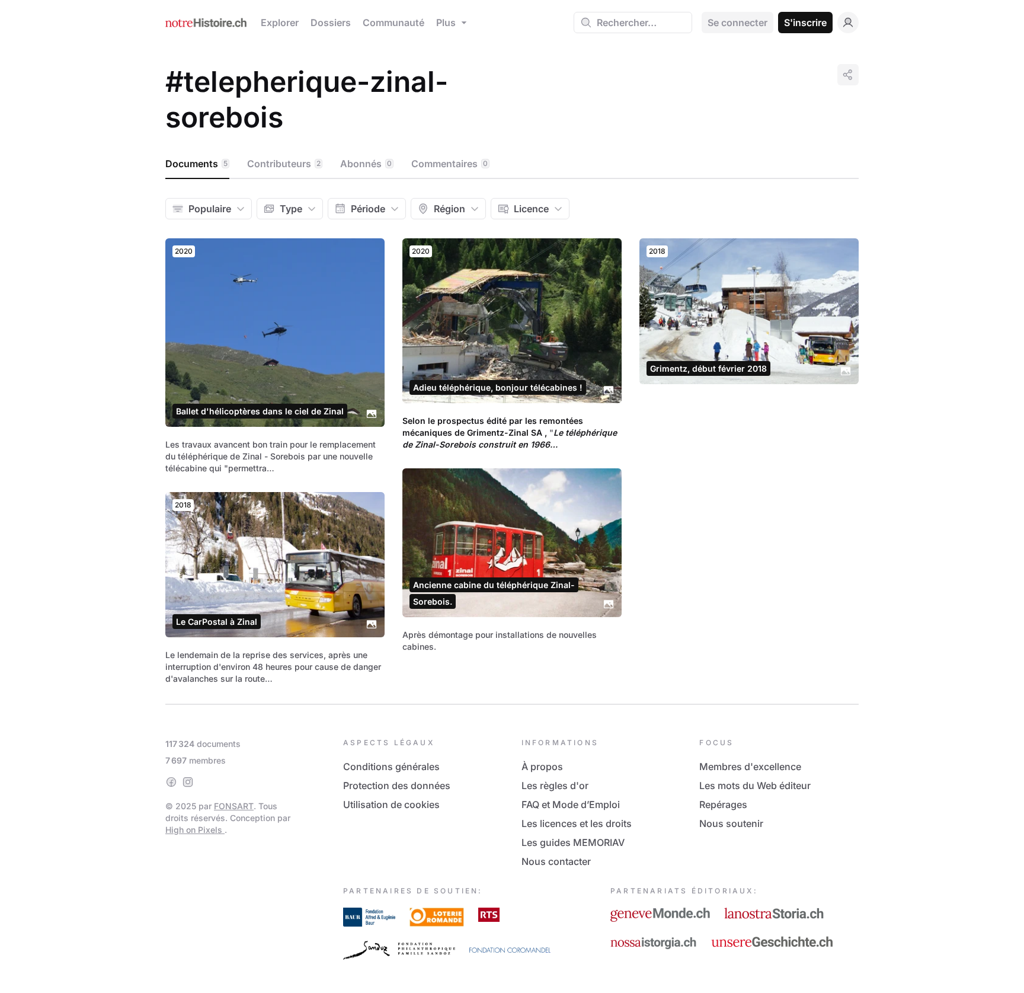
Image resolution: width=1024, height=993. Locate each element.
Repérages (723, 804)
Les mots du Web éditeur (755, 785)
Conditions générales (391, 766)
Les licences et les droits (576, 823)
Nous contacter (556, 861)
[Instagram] (188, 782)
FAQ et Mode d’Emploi (570, 804)
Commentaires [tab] (449, 164)
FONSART (234, 806)
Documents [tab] (196, 164)
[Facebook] (171, 782)
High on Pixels (195, 830)
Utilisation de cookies (391, 804)
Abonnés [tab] (366, 164)
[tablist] (512, 164)
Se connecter (737, 22)
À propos (542, 766)
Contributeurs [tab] (284, 164)
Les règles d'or (554, 785)
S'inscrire (805, 22)
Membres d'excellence (750, 766)
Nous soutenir (731, 823)
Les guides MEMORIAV (573, 842)
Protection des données (396, 785)
